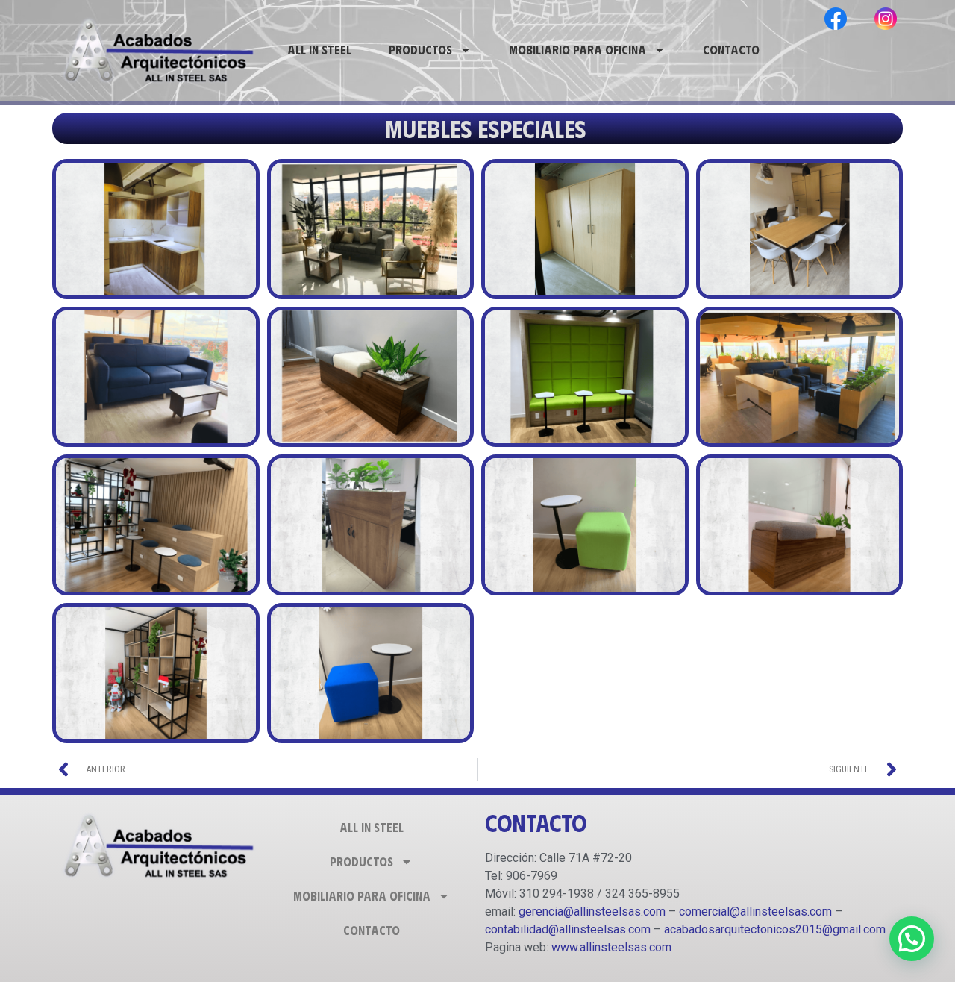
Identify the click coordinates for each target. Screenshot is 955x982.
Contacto (731, 50)
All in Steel (319, 50)
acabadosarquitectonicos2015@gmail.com (775, 929)
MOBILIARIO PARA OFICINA (577, 50)
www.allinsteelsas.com (611, 947)
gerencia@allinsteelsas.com (592, 911)
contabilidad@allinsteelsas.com (568, 929)
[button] (911, 938)
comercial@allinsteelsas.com (755, 911)
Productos (420, 50)
